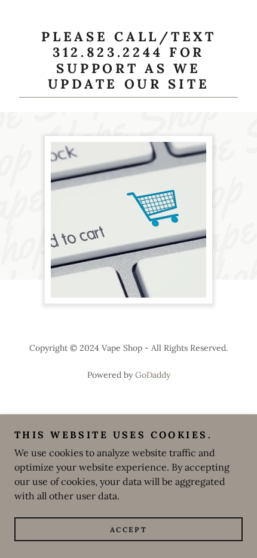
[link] (128, 63)
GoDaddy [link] (152, 374)
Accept (128, 529)
